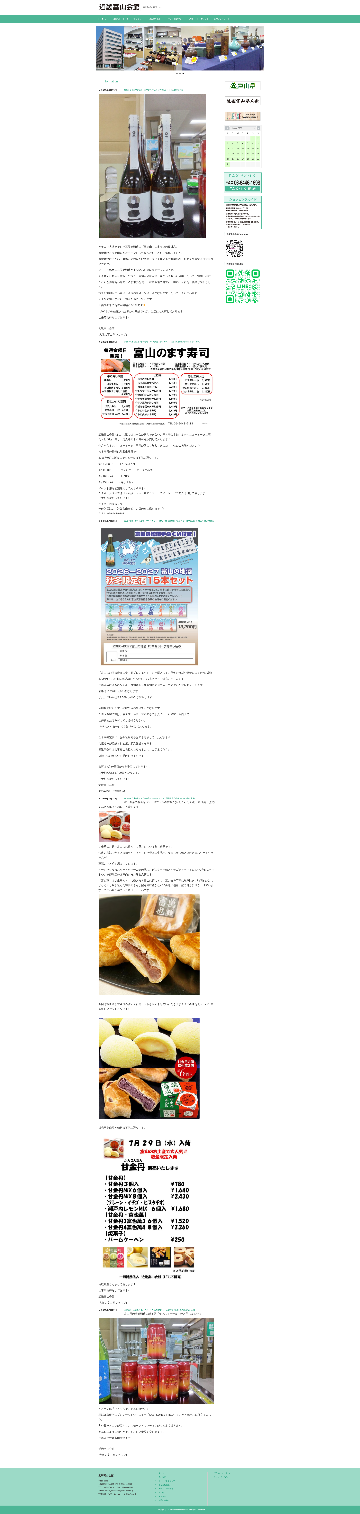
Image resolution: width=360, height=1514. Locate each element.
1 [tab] (177, 73)
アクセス (191, 19)
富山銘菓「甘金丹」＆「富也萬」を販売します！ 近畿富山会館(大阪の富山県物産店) (159, 798)
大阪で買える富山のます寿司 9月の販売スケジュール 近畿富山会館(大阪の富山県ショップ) (162, 342)
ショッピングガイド (222, 1477)
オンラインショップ (135, 19)
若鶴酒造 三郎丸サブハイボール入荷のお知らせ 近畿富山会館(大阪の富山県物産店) (159, 1310)
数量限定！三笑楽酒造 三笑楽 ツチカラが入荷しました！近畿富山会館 (153, 90)
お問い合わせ (219, 19)
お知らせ (204, 19)
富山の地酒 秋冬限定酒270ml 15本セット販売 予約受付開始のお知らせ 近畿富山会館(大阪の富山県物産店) (169, 521)
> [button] (261, 47)
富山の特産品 (154, 19)
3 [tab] (183, 73)
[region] (180, 48)
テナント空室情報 (173, 19)
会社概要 (117, 19)
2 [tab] (180, 73)
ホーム (104, 19)
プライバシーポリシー (223, 1473)
